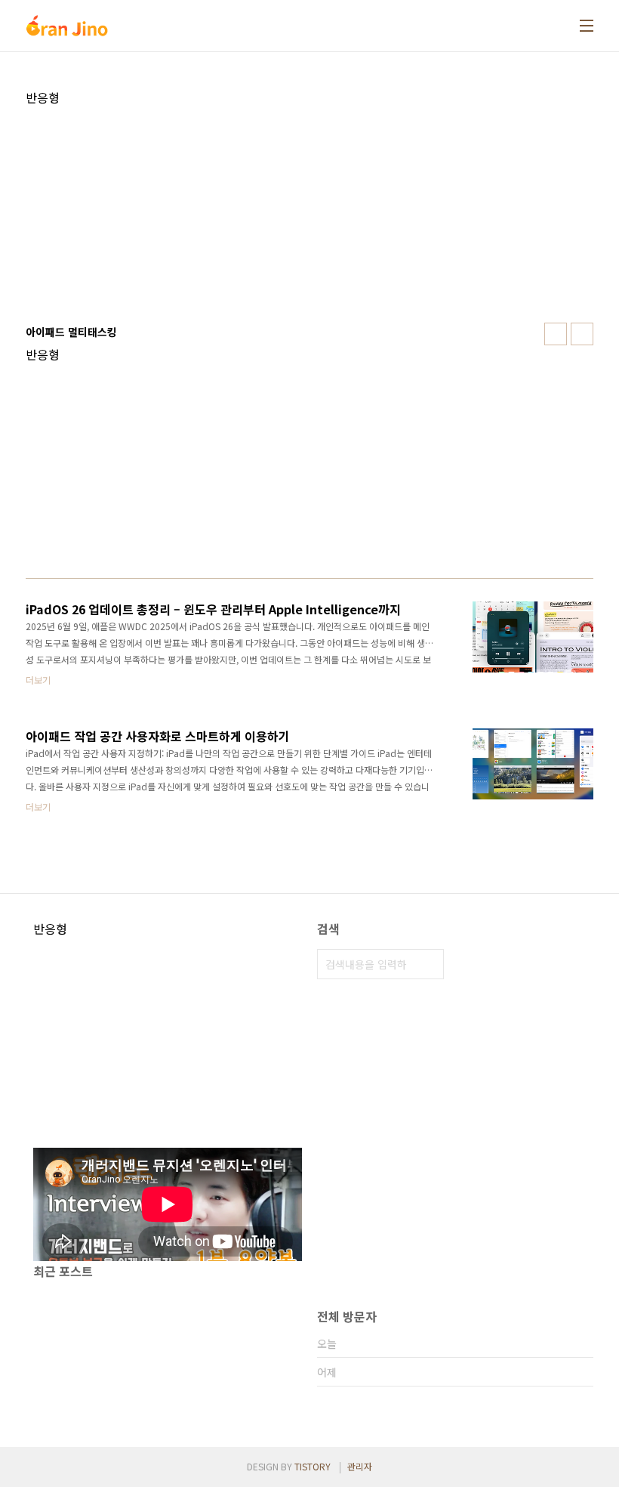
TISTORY (312, 1466)
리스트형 (582, 334)
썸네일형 (555, 334)
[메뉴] (586, 26)
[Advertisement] (309, 211)
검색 (428, 964)
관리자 (359, 1466)
